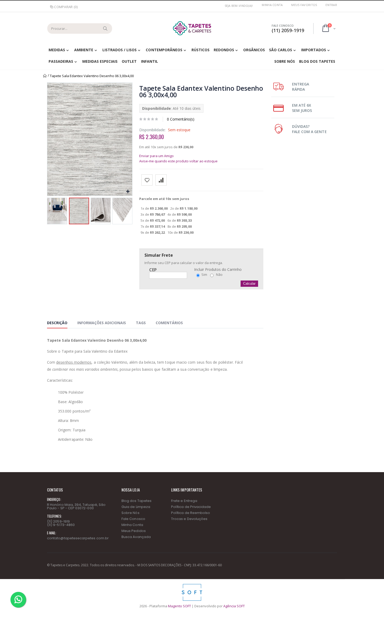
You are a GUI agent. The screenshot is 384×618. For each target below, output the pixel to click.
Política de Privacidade (191, 506)
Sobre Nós (284, 61)
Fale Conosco (133, 518)
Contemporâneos (164, 49)
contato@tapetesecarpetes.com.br (78, 538)
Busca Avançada (136, 536)
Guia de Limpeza (135, 506)
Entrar (331, 5)
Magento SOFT (179, 606)
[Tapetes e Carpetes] (192, 28)
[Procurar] (105, 28)
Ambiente (83, 49)
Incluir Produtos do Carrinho (218, 269)
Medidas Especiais (100, 61)
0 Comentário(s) (180, 119)
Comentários (169, 322)
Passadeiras (61, 61)
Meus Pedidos (133, 530)
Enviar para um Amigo (156, 155)
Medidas (57, 49)
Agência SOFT (234, 606)
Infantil (149, 61)
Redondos (224, 49)
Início (45, 76)
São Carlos (280, 49)
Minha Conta (272, 5)
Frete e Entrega (184, 500)
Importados (313, 49)
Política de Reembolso (190, 512)
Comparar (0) (66, 6)
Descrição (57, 322)
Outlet (129, 61)
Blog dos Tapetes (317, 61)
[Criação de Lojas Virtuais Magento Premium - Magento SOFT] (192, 585)
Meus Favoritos (304, 5)
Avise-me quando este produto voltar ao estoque (178, 161)
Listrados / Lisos (119, 49)
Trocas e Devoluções (189, 518)
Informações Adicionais (101, 322)
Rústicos (200, 49)
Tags (141, 322)
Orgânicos (254, 49)
